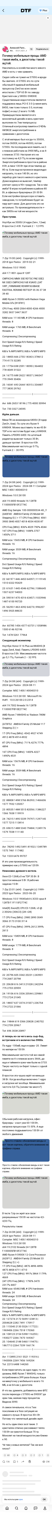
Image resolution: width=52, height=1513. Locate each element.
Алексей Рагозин (18, 48)
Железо (12, 51)
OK (44, 1499)
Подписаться (42, 49)
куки (21, 1499)
